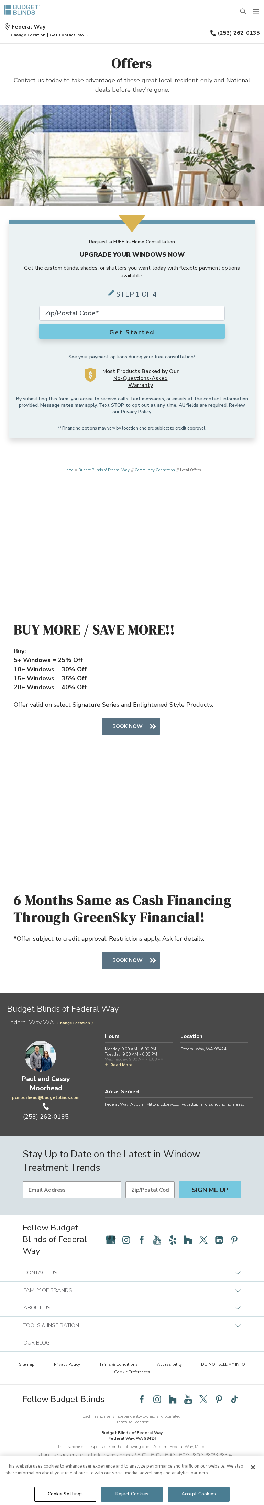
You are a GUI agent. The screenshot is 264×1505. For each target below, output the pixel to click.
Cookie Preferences (132, 1372)
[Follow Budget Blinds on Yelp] (172, 1239)
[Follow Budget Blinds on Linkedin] (219, 1239)
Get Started (132, 332)
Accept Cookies (199, 1494)
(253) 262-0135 (239, 33)
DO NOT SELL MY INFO (223, 1364)
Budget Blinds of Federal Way (104, 470)
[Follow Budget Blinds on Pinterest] (234, 1239)
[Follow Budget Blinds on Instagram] (126, 1239)
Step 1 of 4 (136, 294)
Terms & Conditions (118, 1364)
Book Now (127, 726)
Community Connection (155, 470)
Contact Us (40, 1273)
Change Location (73, 1023)
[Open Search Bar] (243, 11)
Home (68, 470)
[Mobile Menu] (256, 11)
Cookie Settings (65, 1494)
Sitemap (27, 1364)
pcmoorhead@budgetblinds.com (45, 1097)
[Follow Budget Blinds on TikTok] (234, 1399)
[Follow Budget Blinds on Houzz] (188, 1239)
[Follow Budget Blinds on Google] (111, 1239)
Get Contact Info (67, 35)
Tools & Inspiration (51, 1325)
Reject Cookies (132, 1494)
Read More (121, 1065)
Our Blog (36, 1343)
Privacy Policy (136, 412)
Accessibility (169, 1364)
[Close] (253, 1467)
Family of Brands (47, 1290)
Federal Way (28, 26)
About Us (37, 1308)
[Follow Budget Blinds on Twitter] (203, 1239)
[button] (28, 35)
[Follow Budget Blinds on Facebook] (141, 1239)
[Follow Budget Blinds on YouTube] (157, 1239)
